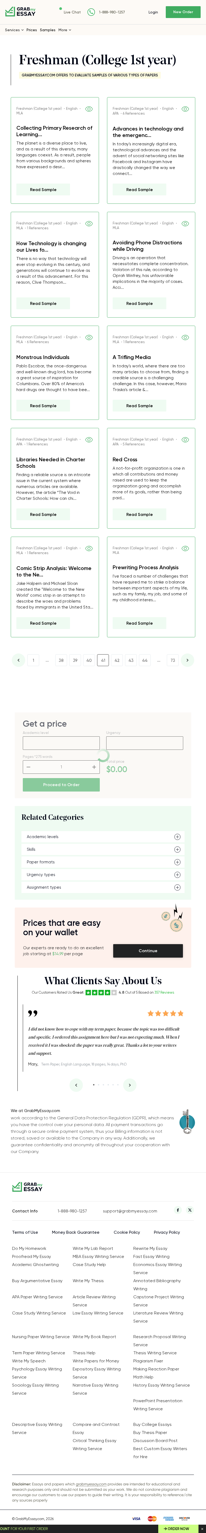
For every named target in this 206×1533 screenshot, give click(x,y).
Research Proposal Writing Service (159, 1340)
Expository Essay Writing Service (97, 1373)
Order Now (178, 1529)
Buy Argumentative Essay (37, 1280)
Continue (148, 950)
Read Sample (43, 189)
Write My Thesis (88, 1280)
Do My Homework (29, 1248)
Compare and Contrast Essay (96, 1428)
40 (89, 660)
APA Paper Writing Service (37, 1296)
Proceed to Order (61, 784)
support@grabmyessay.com (126, 1211)
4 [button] (108, 1084)
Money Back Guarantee (76, 1232)
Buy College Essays (152, 1424)
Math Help (143, 1377)
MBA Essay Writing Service (98, 1256)
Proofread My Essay (31, 1256)
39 (75, 660)
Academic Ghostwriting (35, 1264)
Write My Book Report (94, 1336)
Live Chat (72, 12)
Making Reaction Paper (156, 1369)
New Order (183, 12)
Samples (48, 30)
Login (153, 12)
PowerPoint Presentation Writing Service (157, 1404)
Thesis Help (84, 1352)
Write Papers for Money (96, 1360)
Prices (32, 30)
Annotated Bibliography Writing (157, 1284)
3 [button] (103, 1084)
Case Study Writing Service (39, 1313)
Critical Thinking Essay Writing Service (94, 1444)
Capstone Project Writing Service (158, 1300)
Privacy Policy (167, 1232)
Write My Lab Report (93, 1248)
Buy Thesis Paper (150, 1432)
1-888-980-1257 (112, 12)
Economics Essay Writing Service (157, 1268)
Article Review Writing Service (94, 1300)
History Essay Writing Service (161, 1385)
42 (117, 660)
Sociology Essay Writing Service (35, 1389)
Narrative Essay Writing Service (95, 1389)
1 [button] (93, 1084)
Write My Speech (29, 1360)
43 (131, 660)
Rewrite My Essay (150, 1248)
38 (61, 660)
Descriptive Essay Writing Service (37, 1428)
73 (173, 660)
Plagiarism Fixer (148, 1360)
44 (145, 660)
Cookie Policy (127, 1232)
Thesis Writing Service (155, 1352)
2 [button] (98, 1084)
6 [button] (118, 1084)
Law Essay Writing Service (98, 1313)
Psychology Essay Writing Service (37, 1373)
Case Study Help (89, 1264)
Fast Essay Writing (151, 1256)
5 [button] (113, 1084)
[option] (105, 1036)
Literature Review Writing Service (158, 1317)
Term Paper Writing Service (38, 1352)
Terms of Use (25, 1232)
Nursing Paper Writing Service (41, 1336)
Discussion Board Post (155, 1440)
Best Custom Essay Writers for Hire (160, 1452)
